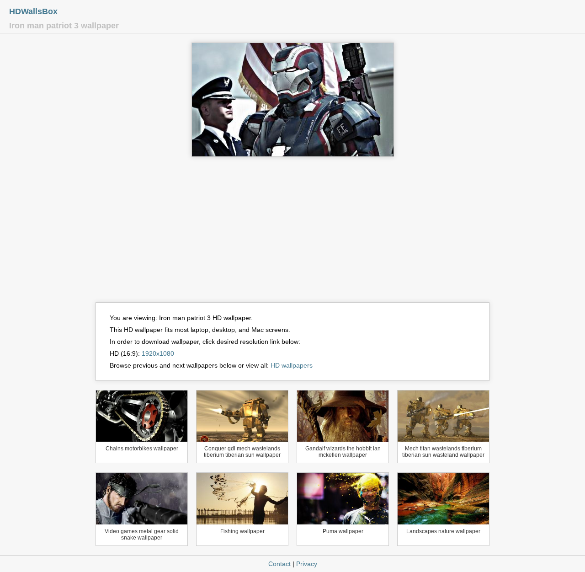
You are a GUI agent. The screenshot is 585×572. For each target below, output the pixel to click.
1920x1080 (158, 353)
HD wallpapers (292, 365)
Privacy (306, 563)
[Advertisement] (292, 234)
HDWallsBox (33, 11)
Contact (279, 563)
